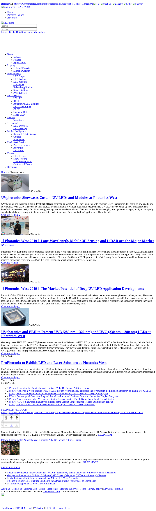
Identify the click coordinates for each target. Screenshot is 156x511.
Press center (52, 488)
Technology (13, 123)
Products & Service (16, 142)
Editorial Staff (30, 488)
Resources (12, 167)
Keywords (108, 488)
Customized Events (22, 164)
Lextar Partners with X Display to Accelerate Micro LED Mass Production (43, 478)
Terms (83, 488)
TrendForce (6, 508)
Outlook (17, 136)
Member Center (72, 3)
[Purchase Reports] (78, 35)
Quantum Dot (20, 112)
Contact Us (87, 3)
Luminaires (18, 84)
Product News (14, 73)
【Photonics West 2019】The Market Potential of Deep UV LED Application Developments (72, 289)
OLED (16, 109)
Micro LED (6, 32)
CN (19, 6)
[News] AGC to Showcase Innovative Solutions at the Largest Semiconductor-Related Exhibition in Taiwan (61, 401)
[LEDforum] (78, 48)
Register (5, 3)
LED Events (19, 156)
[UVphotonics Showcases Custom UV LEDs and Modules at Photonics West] (15, 191)
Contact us (17, 488)
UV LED (18, 98)
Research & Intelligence (24, 134)
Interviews (18, 120)
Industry (17, 57)
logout (61, 3)
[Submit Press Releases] (78, 44)
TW (24, 6)
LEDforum (18, 150)
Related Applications (23, 87)
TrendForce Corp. (51, 491)
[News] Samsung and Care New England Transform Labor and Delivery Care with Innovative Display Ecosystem (64, 396)
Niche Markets (14, 95)
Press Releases (20, 92)
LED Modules (20, 81)
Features (11, 117)
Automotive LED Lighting (26, 103)
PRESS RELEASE (10, 467)
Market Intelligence (16, 131)
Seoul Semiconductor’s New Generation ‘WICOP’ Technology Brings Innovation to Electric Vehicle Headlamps (61, 472)
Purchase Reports (15, 15)
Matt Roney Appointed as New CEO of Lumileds (31, 483)
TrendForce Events (22, 161)
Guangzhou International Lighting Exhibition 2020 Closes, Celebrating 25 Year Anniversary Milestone (56, 475)
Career (42, 488)
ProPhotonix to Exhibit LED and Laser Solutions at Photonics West (53, 363)
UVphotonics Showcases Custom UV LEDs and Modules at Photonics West (59, 198)
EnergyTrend (64, 508)
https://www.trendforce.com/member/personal (36, 3)
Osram (30, 32)
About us (5, 488)
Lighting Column (21, 70)
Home (10, 12)
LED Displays (20, 128)
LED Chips (19, 76)
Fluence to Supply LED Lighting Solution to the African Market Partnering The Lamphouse (51, 481)
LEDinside (50, 508)
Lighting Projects (21, 68)
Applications (19, 62)
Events (10, 153)
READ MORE (105, 434)
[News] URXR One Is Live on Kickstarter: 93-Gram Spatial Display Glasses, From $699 (52, 404)
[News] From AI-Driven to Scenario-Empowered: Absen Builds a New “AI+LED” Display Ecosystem (58, 393)
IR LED (17, 101)
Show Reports (20, 158)
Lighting (11, 65)
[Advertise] (78, 40)
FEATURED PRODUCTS (14, 409)
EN (28, 6)
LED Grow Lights (22, 106)
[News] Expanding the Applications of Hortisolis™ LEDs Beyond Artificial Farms (49, 388)
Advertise (12, 17)
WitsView (39, 508)
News (10, 54)
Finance (17, 59)
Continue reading (10, 215)
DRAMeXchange (24, 508)
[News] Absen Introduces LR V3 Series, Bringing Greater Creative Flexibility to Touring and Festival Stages (61, 399)
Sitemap (119, 488)
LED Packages (20, 79)
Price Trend (19, 139)
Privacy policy (95, 488)
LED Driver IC (20, 125)
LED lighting (19, 32)
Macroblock (39, 32)
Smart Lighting (20, 90)
